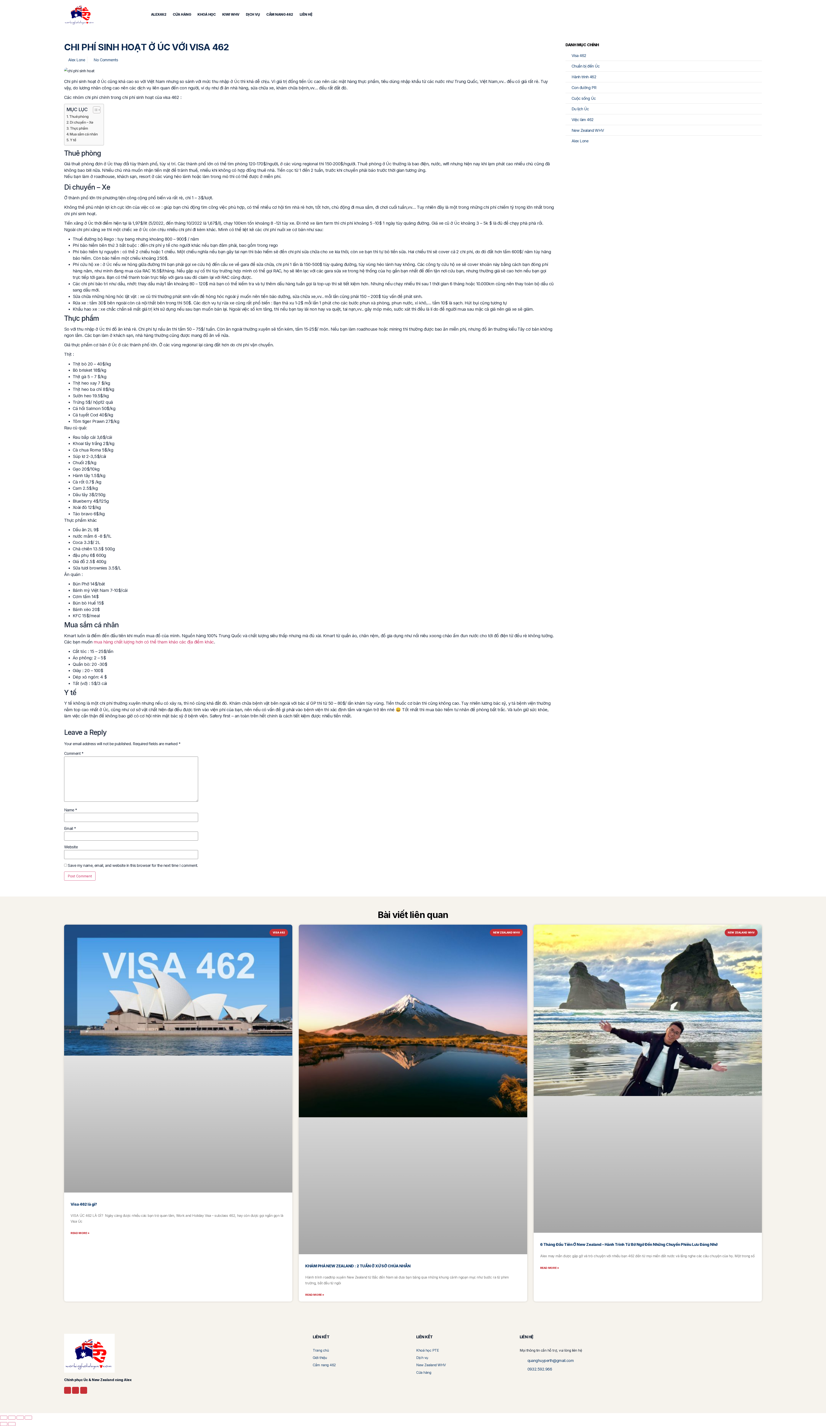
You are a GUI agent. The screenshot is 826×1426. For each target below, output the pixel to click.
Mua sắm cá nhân (84, 134)
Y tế (73, 140)
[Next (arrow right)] (11, 1424)
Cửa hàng (182, 14)
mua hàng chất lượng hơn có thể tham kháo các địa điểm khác (154, 642)
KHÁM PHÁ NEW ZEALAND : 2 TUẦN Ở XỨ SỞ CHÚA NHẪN (358, 1266)
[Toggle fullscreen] (11, 1418)
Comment (73, 753)
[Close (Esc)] (28, 1418)
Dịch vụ (253, 14)
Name (70, 810)
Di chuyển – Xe (81, 122)
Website (71, 847)
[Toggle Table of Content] (94, 110)
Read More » (80, 1233)
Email (70, 828)
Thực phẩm (79, 128)
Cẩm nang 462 (279, 14)
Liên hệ (306, 14)
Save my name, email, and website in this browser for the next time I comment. (133, 865)
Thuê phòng (79, 116)
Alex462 (158, 14)
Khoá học (206, 14)
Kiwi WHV (230, 14)
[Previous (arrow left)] (3, 1424)
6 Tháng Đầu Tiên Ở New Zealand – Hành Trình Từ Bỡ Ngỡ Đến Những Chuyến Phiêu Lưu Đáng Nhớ (629, 1244)
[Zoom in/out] (3, 1418)
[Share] (20, 1418)
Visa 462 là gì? (84, 1204)
